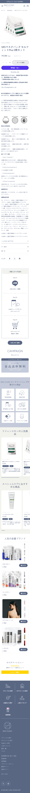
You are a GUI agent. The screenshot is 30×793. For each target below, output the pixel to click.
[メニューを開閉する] (2, 6)
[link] (25, 546)
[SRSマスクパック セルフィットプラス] (11, 447)
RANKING (9, 10)
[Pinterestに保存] (20, 259)
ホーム (3, 10)
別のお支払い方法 (15, 72)
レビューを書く (15, 672)
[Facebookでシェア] (10, 259)
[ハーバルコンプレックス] (11, 500)
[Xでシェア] (15, 259)
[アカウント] (24, 6)
